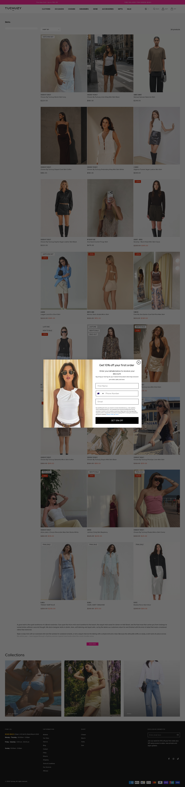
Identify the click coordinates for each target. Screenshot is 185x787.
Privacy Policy (110, 414)
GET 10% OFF (117, 420)
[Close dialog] (139, 362)
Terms (117, 414)
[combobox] (100, 393)
